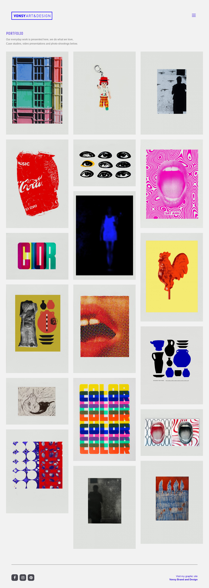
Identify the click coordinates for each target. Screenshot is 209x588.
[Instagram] (23, 577)
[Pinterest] (31, 577)
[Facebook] (14, 577)
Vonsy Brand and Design (183, 579)
